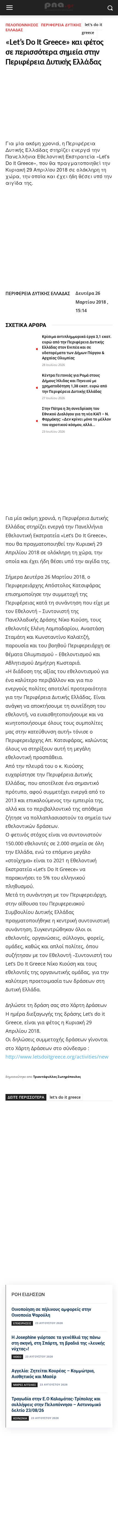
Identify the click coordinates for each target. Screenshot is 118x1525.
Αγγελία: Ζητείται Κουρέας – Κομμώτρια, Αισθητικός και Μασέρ (53, 1373)
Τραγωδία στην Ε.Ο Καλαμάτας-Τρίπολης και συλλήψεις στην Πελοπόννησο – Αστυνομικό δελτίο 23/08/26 (56, 1404)
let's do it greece (92, 28)
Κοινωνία (20, 1418)
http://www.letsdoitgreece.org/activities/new (56, 1056)
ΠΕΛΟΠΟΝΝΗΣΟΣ (21, 24)
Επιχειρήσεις (22, 1323)
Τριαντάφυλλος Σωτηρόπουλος (57, 1077)
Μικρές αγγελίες (24, 1385)
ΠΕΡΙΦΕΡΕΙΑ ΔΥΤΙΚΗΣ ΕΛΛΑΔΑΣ (43, 27)
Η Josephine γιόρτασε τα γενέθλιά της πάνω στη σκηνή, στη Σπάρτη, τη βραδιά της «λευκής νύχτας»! (58, 1343)
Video (17, 1357)
